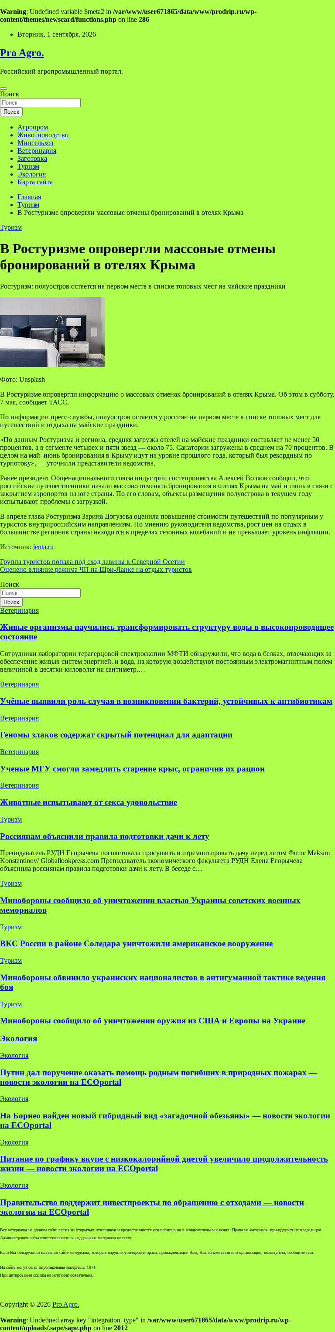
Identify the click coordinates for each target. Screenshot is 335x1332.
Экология (31, 174)
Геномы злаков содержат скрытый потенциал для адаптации (116, 734)
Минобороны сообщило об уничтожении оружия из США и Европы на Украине (152, 1020)
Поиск (9, 94)
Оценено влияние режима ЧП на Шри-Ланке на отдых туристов (96, 569)
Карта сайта (35, 182)
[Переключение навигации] (3, 88)
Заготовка (32, 158)
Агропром (32, 127)
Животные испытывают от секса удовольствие (88, 802)
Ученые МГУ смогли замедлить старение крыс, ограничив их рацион (132, 768)
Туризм (28, 166)
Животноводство (42, 135)
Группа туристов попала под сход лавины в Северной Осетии (92, 561)
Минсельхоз (35, 142)
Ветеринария (36, 150)
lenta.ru (43, 546)
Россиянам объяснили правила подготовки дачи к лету (104, 836)
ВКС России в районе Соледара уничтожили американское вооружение (136, 943)
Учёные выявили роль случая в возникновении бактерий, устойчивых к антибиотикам (166, 701)
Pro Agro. (22, 52)
